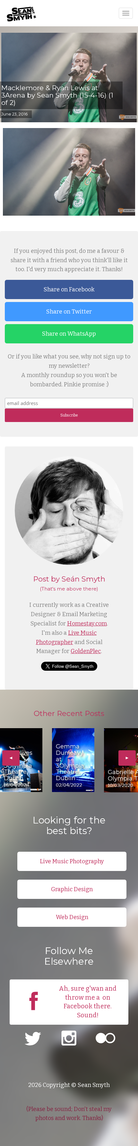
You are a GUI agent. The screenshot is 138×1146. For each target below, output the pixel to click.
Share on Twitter (69, 311)
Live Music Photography (72, 861)
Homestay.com (87, 623)
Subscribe (69, 415)
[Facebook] (33, 1013)
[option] (21, 760)
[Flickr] (105, 1039)
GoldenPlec (86, 651)
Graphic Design (72, 889)
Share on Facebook (69, 289)
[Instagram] (69, 1039)
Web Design (72, 917)
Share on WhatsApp (69, 333)
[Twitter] (32, 1039)
